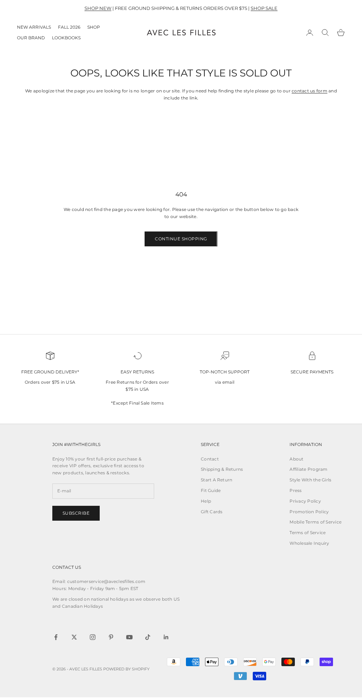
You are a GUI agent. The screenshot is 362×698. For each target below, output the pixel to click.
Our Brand (31, 37)
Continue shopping (181, 238)
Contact (210, 459)
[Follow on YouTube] (129, 637)
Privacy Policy (305, 501)
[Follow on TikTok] (147, 637)
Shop (93, 27)
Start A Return (216, 479)
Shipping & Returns (222, 469)
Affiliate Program (308, 469)
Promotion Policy (309, 511)
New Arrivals (34, 27)
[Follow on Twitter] (74, 637)
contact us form (309, 90)
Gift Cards (211, 511)
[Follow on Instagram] (92, 637)
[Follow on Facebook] (55, 637)
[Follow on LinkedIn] (166, 637)
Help (206, 501)
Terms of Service (308, 532)
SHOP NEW (97, 8)
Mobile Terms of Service (315, 522)
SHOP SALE (264, 8)
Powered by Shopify (126, 668)
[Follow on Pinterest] (111, 637)
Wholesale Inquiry (309, 543)
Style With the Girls (310, 479)
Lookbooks (66, 37)
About (296, 459)
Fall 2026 (69, 27)
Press (296, 490)
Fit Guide (211, 490)
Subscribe (76, 513)
